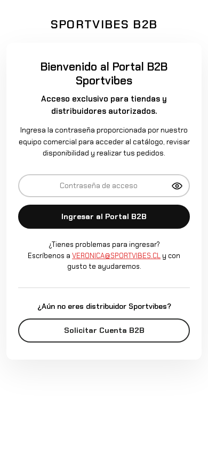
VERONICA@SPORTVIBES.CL (116, 255)
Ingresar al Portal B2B (104, 216)
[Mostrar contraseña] (177, 185)
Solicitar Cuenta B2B (104, 330)
